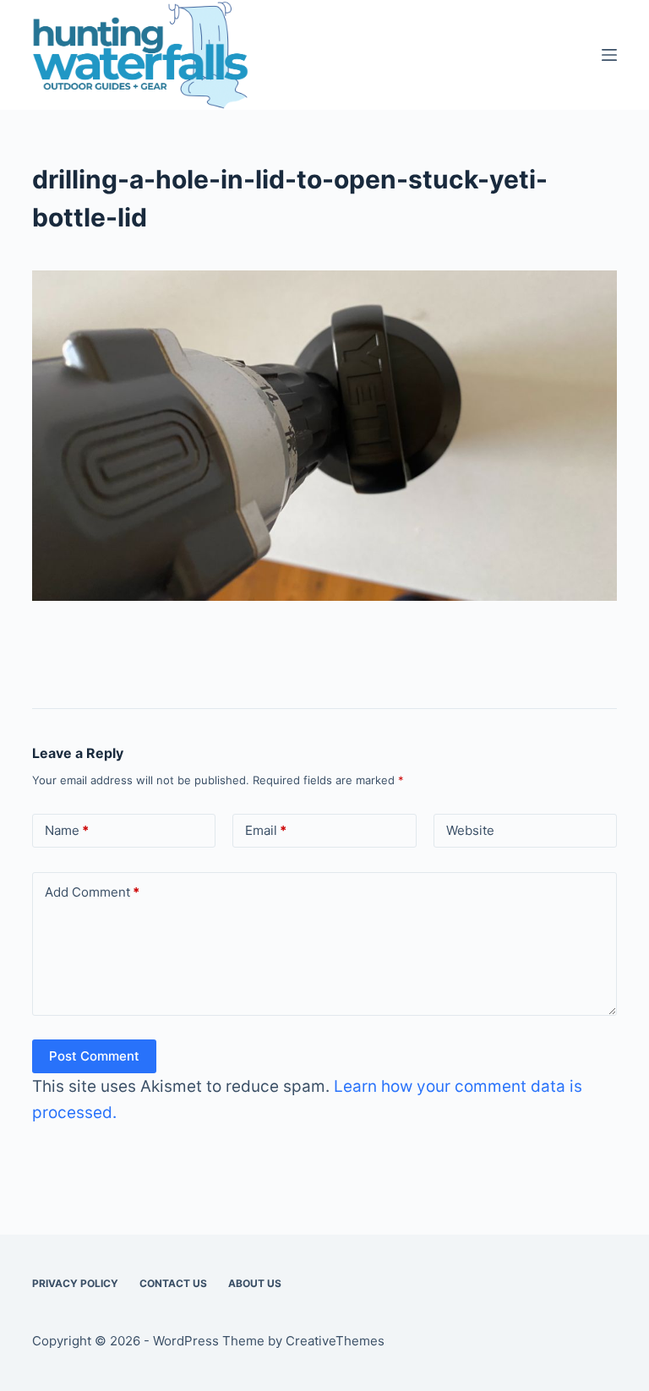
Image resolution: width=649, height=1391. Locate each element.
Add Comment (92, 892)
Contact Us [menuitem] (173, 1283)
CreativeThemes (335, 1341)
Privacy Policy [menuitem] (75, 1283)
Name (67, 830)
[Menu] (609, 55)
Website (470, 830)
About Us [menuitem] (254, 1283)
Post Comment (94, 1056)
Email (265, 830)
